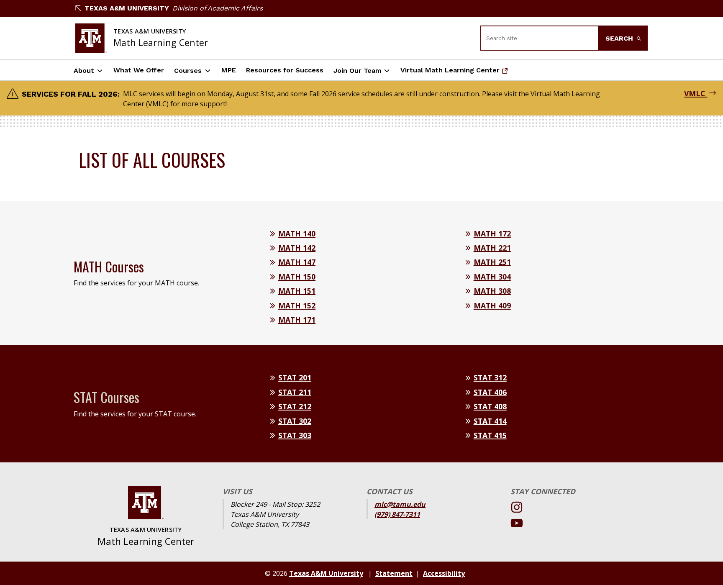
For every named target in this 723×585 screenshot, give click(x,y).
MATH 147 (296, 262)
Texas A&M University (127, 8)
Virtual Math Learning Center (450, 72)
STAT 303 (294, 435)
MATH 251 (492, 262)
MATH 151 (296, 291)
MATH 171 (296, 320)
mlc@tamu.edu (400, 504)
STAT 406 (490, 392)
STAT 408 (490, 406)
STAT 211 (294, 392)
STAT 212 (294, 406)
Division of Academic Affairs (217, 8)
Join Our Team (357, 70)
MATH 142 (296, 248)
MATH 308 (492, 291)
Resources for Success (284, 70)
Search (620, 38)
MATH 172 (492, 233)
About (84, 70)
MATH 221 (492, 248)
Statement (394, 573)
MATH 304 (492, 277)
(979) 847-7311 (397, 514)
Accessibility (444, 573)
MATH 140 (296, 233)
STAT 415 (490, 435)
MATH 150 (296, 277)
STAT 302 (294, 421)
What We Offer (138, 70)
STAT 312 (490, 377)
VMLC (695, 93)
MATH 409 (492, 305)
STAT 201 (294, 377)
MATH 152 (296, 305)
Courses (188, 70)
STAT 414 (490, 421)
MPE (228, 70)
